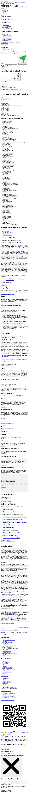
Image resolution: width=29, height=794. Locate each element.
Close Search (3, 81)
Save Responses (4, 791)
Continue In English (5, 749)
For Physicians (4, 630)
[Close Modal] (11, 766)
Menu (2, 15)
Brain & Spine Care (7, 235)
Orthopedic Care (6, 233)
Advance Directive (7, 651)
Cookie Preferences (7, 740)
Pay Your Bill (3, 438)
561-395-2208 (5, 356)
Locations (5, 11)
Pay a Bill (3, 3)
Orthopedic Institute (8, 527)
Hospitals (5, 86)
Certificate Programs (7, 694)
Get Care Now (6, 34)
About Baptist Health (7, 40)
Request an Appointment (8, 28)
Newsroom (5, 663)
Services (5, 12)
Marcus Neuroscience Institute (11, 538)
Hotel (4, 654)
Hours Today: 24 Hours (15, 105)
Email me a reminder (6, 790)
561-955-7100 (11, 2)
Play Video (13, 541)
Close (10, 791)
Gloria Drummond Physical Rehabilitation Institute (15, 254)
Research (5, 673)
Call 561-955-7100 (9, 42)
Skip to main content (5, 1)
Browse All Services (5, 540)
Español (16, 2)
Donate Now (3, 487)
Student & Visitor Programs (9, 696)
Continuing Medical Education (9, 697)
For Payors (5, 683)
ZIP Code (3, 63)
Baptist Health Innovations (9, 669)
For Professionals (7, 39)
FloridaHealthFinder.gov (10, 613)
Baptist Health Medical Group (9, 687)
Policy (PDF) (11, 423)
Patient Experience (7, 652)
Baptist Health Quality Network (10, 688)
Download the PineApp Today (7, 700)
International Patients (7, 647)
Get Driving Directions (5, 105)
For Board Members (7, 682)
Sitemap (11, 741)
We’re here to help (10, 280)
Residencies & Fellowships (9, 693)
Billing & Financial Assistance (9, 644)
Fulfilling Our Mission (8, 667)
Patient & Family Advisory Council (10, 653)
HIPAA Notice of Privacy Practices (8, 739)
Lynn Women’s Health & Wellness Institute (10, 256)
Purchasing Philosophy (8, 668)
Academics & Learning (8, 38)
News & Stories (6, 662)
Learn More (3, 407)
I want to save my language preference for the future (13, 755)
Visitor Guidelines (7, 655)
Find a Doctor (6, 10)
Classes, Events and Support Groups (11, 648)
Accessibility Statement (17, 740)
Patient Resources (7, 35)
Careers (20, 2)
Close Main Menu (4, 44)
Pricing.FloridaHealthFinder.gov (7, 614)
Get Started (3, 446)
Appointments (8, 16)
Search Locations (7, 26)
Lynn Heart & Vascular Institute (11, 253)
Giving (23, 2)
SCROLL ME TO (12, 237)
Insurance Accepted (7, 642)
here (15, 337)
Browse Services (6, 27)
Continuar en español (5, 753)
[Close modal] (1, 543)
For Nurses (9, 630)
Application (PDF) (4, 423)
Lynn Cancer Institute (9, 512)
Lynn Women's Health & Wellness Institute (15, 517)
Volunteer (5, 670)
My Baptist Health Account (9, 640)
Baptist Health (20, 242)
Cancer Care (6, 231)
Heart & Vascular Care (8, 232)
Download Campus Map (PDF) (7, 294)
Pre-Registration (6, 643)
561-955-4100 (21, 373)
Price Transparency (7, 646)
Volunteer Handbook (7, 672)
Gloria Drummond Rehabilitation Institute (15, 522)
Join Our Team (4, 473)
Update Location (4, 66)
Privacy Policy (19, 739)
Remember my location (7, 65)
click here (16, 379)
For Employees (15, 630)
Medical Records (6, 649)
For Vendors (5, 686)
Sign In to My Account (10, 3)
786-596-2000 (4, 787)
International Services (7, 36)
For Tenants (5, 684)
